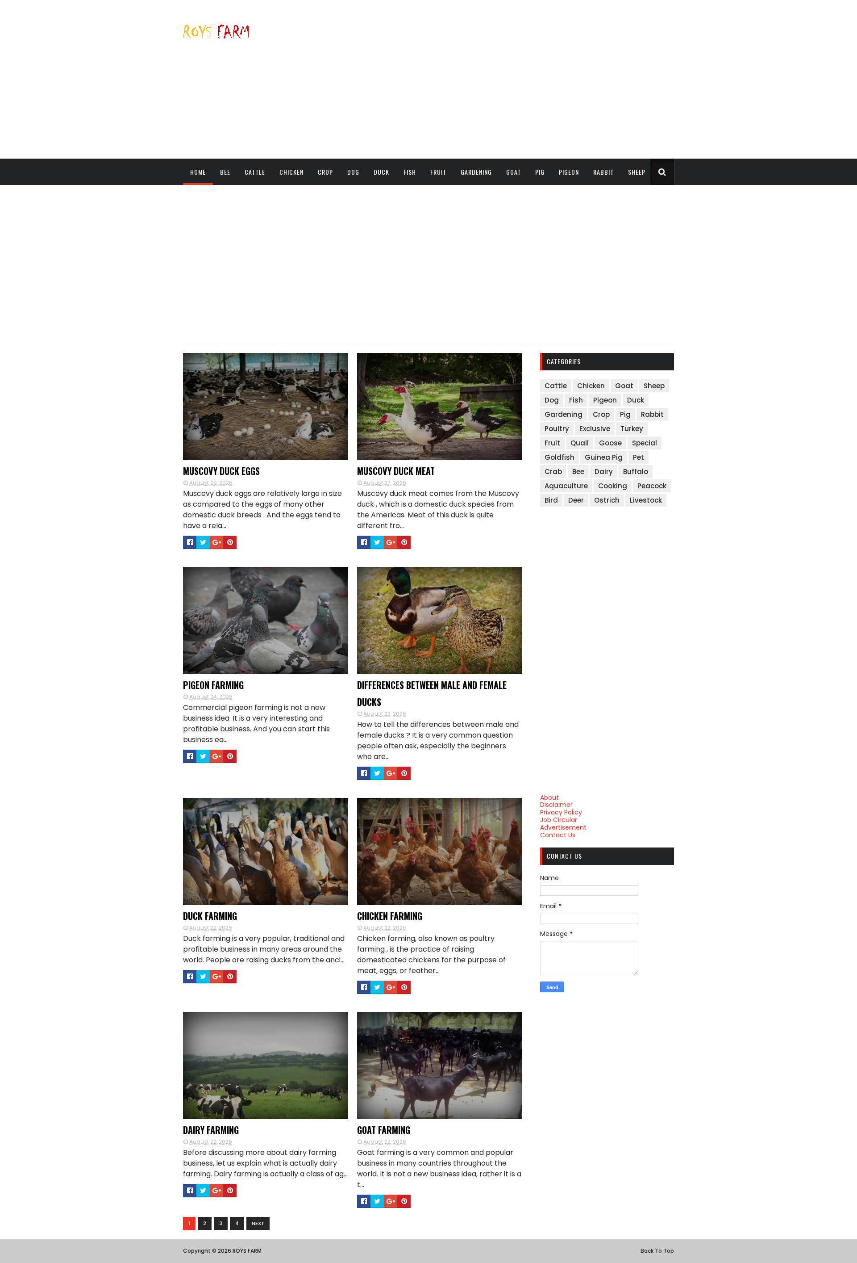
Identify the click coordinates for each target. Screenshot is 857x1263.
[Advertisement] (511, 79)
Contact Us (557, 835)
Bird (551, 500)
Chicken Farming (389, 916)
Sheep (636, 171)
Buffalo (635, 471)
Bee (225, 171)
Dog (353, 171)
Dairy (604, 471)
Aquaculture (566, 486)
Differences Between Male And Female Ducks (432, 693)
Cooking (612, 486)
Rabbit (603, 171)
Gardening (476, 171)
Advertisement (563, 827)
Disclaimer (556, 804)
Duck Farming (210, 916)
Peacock (651, 486)
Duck (381, 171)
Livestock (646, 500)
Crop (325, 171)
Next (258, 1223)
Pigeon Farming (213, 685)
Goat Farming (383, 1130)
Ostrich (607, 500)
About (549, 797)
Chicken (291, 171)
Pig (540, 171)
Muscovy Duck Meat (396, 471)
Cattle (255, 171)
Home (198, 171)
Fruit (438, 171)
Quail (579, 443)
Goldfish (559, 457)
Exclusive (594, 428)
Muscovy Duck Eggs (221, 471)
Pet (638, 457)
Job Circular (558, 819)
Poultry (557, 428)
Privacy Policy (561, 812)
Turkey (631, 428)
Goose (610, 443)
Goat (513, 171)
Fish (410, 171)
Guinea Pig (604, 457)
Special (644, 443)
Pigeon (569, 171)
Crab (553, 471)
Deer (576, 500)
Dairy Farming (211, 1130)
